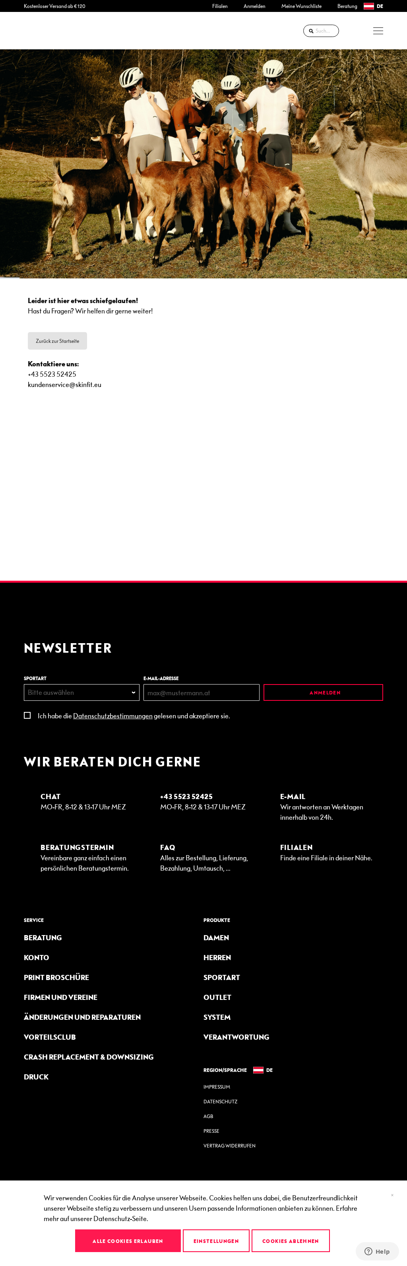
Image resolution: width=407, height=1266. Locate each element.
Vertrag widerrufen (230, 1145)
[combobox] (321, 31)
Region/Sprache (225, 1070)
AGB (208, 1116)
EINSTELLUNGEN (216, 1241)
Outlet (217, 997)
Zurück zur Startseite (57, 341)
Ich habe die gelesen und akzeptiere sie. (134, 715)
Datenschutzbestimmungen (113, 715)
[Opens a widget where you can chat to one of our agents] (377, 1252)
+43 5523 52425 (186, 796)
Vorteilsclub (50, 1037)
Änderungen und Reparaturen (82, 1017)
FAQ (167, 847)
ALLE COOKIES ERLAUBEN (128, 1241)
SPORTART (35, 678)
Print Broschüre (56, 977)
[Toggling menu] (378, 30)
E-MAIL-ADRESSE (160, 678)
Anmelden (255, 6)
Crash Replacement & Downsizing (89, 1056)
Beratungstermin (77, 847)
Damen (216, 937)
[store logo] (46, 30)
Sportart (222, 977)
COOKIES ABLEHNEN (290, 1241)
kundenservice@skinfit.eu (64, 384)
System (217, 1017)
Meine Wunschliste (301, 6)
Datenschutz (220, 1101)
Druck (36, 1076)
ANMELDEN (324, 692)
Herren (217, 957)
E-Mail (293, 796)
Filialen (220, 6)
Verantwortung (236, 1037)
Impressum (217, 1086)
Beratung (347, 6)
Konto (36, 957)
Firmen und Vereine (60, 997)
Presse (211, 1131)
